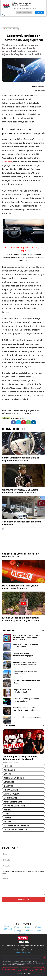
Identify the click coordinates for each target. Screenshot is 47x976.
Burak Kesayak (38, 86)
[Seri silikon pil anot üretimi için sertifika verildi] (7, 674)
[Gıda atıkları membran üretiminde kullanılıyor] (7, 683)
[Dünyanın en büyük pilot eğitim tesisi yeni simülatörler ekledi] (7, 665)
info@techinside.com (23, 952)
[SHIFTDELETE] (8, 929)
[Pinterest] (23, 422)
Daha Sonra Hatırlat (24, 12)
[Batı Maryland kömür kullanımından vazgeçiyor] (7, 656)
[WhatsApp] (28, 422)
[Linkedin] (33, 422)
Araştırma (7, 161)
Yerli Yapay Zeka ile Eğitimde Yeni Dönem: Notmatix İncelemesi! (20, 758)
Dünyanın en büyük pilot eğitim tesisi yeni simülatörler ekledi (24, 663)
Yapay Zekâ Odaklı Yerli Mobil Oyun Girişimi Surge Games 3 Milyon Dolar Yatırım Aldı (26, 637)
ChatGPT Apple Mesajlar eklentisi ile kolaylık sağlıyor (25, 700)
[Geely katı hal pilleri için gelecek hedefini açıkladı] (7, 647)
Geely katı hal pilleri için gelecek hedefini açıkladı (25, 645)
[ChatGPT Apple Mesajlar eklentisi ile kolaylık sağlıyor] (7, 702)
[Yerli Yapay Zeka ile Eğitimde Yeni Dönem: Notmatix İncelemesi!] (23, 741)
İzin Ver (39, 12)
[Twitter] (18, 422)
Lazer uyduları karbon (17, 418)
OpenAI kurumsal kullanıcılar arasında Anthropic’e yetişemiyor (25, 709)
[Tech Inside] (39, 928)
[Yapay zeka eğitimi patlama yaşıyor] (7, 720)
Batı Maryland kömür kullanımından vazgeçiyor (22, 654)
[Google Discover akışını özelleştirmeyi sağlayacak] (7, 693)
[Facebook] (13, 422)
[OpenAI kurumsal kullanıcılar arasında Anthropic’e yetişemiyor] (7, 711)
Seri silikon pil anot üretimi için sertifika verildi (24, 672)
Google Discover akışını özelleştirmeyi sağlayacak (22, 691)
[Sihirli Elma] (19, 928)
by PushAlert (7, 15)
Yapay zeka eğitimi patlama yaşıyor (26, 717)
